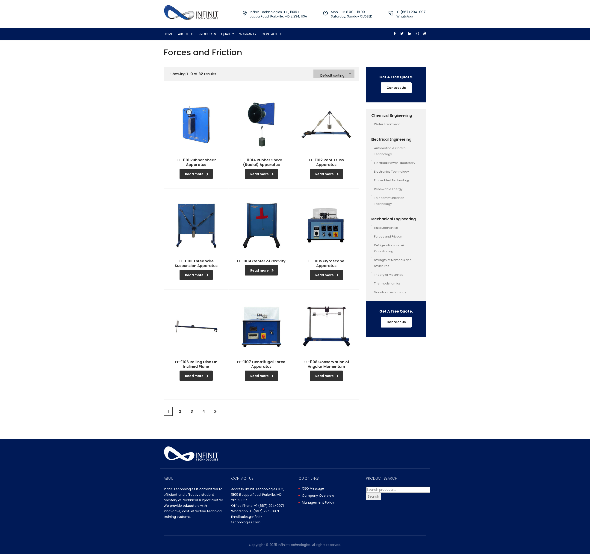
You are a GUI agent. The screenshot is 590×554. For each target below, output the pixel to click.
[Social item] (395, 34)
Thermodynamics (387, 283)
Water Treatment (387, 124)
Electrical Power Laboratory (394, 163)
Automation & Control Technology (390, 151)
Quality (227, 34)
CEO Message (313, 489)
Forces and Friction (388, 236)
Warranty (248, 34)
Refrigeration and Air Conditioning (389, 248)
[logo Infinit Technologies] (191, 12)
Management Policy (318, 503)
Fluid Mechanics (386, 228)
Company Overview (318, 496)
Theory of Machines (388, 275)
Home (168, 34)
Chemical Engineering (391, 115)
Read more (194, 174)
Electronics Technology (391, 171)
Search (373, 496)
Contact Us (272, 34)
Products (207, 34)
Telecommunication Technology (389, 201)
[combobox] (333, 74)
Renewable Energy (388, 189)
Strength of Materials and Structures (393, 263)
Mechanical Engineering (393, 219)
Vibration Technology (390, 292)
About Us (186, 34)
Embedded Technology (392, 180)
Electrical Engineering (391, 139)
